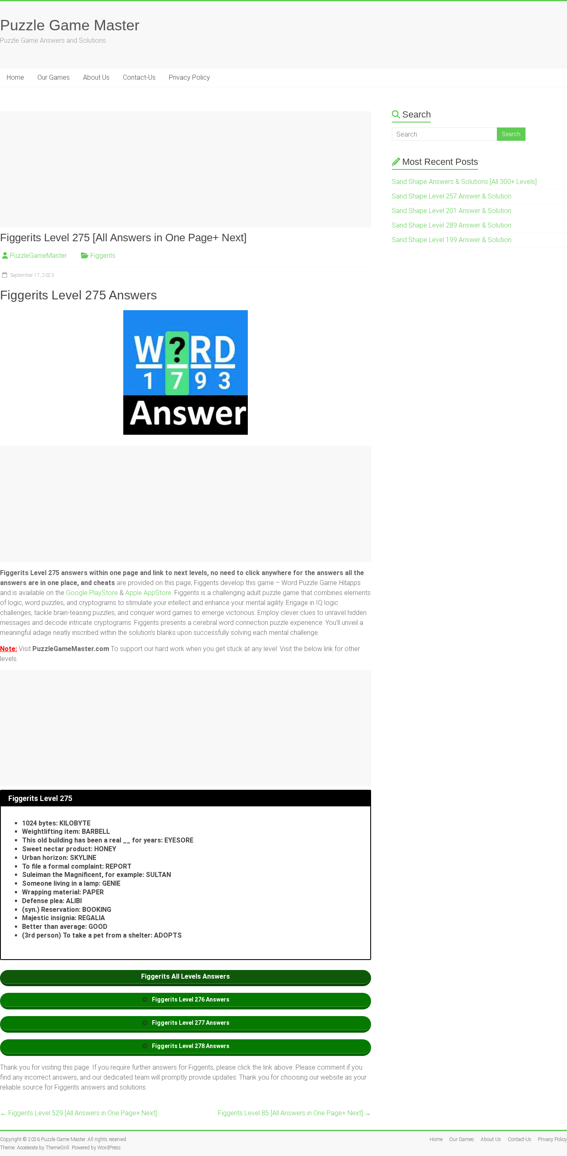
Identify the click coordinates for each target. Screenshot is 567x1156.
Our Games (53, 77)
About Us (96, 77)
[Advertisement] (185, 169)
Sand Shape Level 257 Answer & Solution (451, 196)
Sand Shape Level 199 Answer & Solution (451, 240)
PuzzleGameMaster (38, 256)
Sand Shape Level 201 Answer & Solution (451, 211)
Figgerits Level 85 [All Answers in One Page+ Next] (294, 1113)
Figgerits (102, 256)
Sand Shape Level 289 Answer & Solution (451, 225)
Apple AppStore (148, 593)
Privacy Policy (189, 77)
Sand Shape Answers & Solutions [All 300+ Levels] (464, 182)
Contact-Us (139, 77)
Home (15, 77)
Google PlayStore (93, 593)
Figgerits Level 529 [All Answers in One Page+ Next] (78, 1113)
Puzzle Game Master (69, 25)
